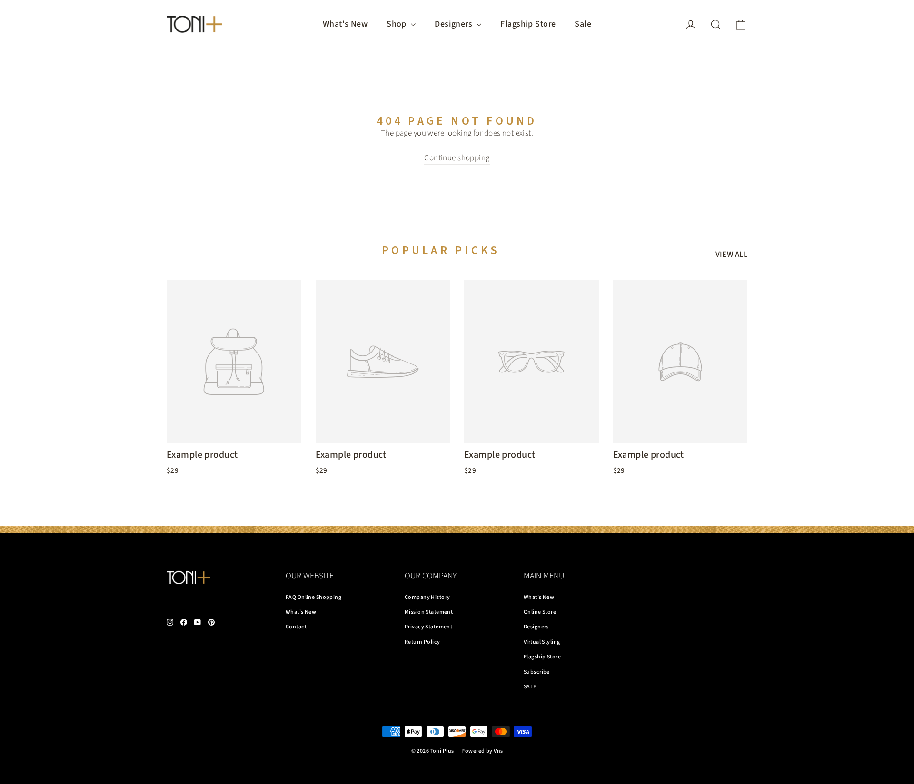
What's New (345, 24)
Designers (454, 24)
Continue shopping (456, 158)
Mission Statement (429, 612)
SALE (530, 687)
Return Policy (422, 642)
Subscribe (537, 672)
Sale (583, 24)
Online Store (540, 612)
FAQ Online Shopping (313, 597)
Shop (397, 24)
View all (731, 254)
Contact (296, 627)
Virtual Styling (542, 642)
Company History (427, 597)
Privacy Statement (428, 627)
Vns (498, 751)
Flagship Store (528, 24)
